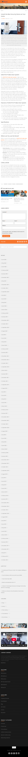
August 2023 (4, 331)
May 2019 (4, 484)
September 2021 (5, 384)
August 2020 (4, 431)
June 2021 (4, 395)
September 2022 (5, 366)
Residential (4, 684)
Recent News (4, 617)
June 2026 (4, 259)
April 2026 (4, 266)
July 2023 (4, 334)
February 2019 (5, 495)
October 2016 (5, 559)
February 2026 (5, 270)
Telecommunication (6, 681)
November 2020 (5, 420)
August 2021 (4, 388)
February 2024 (5, 313)
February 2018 (5, 538)
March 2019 (4, 491)
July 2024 (4, 295)
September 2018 (5, 513)
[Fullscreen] (25, 645)
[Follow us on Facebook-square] (18, 241)
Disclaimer (3, 712)
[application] (14, 639)
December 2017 (5, 545)
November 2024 (5, 284)
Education (4, 678)
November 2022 (5, 359)
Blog (2, 704)
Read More (3, 662)
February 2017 (5, 556)
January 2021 (4, 413)
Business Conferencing (5, 735)
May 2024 (4, 302)
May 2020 (4, 441)
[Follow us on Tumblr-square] (20, 241)
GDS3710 (5, 183)
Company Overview (5, 698)
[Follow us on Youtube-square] (26, 241)
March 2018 (4, 534)
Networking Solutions (5, 737)
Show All (4, 687)
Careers (2, 709)
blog (2, 10)
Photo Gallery (5, 610)
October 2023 (5, 323)
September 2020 (5, 427)
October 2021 (5, 381)
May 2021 (4, 399)
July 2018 (4, 520)
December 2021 (5, 377)
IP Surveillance (4, 729)
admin (3, 18)
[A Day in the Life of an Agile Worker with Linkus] (7, 193)
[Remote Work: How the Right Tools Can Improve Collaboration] (20, 193)
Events (3, 606)
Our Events (3, 706)
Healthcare (4, 676)
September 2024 (5, 291)
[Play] (2, 645)
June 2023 (4, 338)
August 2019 (4, 474)
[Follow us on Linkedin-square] (24, 241)
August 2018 (4, 517)
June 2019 (4, 481)
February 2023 (5, 349)
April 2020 (4, 445)
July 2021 (4, 391)
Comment (4, 212)
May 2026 (4, 263)
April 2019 (4, 488)
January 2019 (4, 499)
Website (4, 225)
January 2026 (4, 273)
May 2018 (4, 527)
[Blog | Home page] (5, 2)
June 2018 (4, 524)
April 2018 (4, 531)
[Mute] (23, 645)
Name (3, 220)
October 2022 (5, 363)
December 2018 (5, 502)
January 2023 (4, 352)
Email (15, 220)
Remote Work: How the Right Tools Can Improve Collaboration (19, 200)
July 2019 (4, 477)
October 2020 (5, 424)
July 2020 (4, 434)
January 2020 (4, 456)
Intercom (9, 183)
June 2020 (4, 438)
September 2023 (5, 327)
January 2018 (4, 542)
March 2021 (4, 406)
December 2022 (5, 356)
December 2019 (5, 459)
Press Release (5, 613)
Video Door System (19, 183)
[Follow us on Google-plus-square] (22, 241)
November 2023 (5, 320)
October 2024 (5, 288)
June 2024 (4, 298)
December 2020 (5, 416)
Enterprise (4, 673)
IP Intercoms (3, 726)
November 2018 (5, 506)
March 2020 (4, 449)
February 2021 (5, 409)
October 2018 (5, 509)
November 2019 (5, 463)
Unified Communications (6, 732)
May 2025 (4, 281)
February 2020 (5, 452)
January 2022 (4, 374)
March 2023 (4, 345)
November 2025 (5, 277)
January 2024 (4, 316)
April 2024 (4, 306)
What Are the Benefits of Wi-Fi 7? (8, 582)
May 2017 (4, 552)
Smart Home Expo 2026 (7, 578)
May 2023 (4, 341)
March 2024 (4, 309)
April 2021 (4, 402)
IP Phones (3, 723)
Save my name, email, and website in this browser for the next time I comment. (13, 232)
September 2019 (5, 470)
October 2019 (5, 466)
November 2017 (5, 549)
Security (14, 183)
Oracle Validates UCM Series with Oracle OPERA (12, 575)
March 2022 (4, 370)
